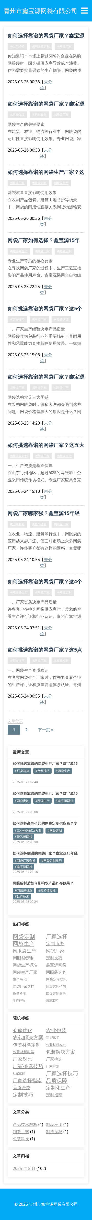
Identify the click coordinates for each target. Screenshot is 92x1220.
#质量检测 (61, 660)
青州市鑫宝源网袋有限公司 (53, 1204)
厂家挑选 (54, 1059)
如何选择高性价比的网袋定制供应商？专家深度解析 (45, 823)
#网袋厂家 (64, 46)
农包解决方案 (28, 1037)
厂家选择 (56, 936)
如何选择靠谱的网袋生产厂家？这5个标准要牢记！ (46, 172)
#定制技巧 (17, 319)
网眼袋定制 (23, 958)
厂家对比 (22, 1059)
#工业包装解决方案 (28, 830)
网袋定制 (24, 936)
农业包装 (56, 1030)
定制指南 (54, 1095)
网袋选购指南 (56, 986)
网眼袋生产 (24, 951)
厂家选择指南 (27, 1080)
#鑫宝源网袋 (64, 801)
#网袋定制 (39, 183)
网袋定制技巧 (56, 979)
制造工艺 (21, 1131)
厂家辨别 (52, 1066)
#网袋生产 (61, 183)
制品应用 (54, 1124)
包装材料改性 (56, 1044)
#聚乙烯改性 (47, 890)
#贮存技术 (22, 896)
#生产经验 (17, 46)
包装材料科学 (23, 1051)
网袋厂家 (55, 951)
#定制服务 (39, 114)
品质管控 (21, 1087)
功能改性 (53, 1037)
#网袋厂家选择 (25, 860)
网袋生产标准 (25, 965)
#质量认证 (61, 319)
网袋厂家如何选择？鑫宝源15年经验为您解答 (44, 241)
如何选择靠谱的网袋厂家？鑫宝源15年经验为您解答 (46, 377)
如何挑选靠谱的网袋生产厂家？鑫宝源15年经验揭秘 (45, 763)
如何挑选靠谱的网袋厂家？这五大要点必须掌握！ (46, 445)
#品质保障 (17, 114)
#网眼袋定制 (41, 46)
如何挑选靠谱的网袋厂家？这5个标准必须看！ (45, 309)
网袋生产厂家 (25, 972)
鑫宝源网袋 (56, 965)
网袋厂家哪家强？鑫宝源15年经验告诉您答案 (44, 514)
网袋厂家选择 (23, 986)
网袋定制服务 (56, 993)
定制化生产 (58, 1087)
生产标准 (20, 979)
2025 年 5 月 (24, 1168)
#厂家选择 (22, 771)
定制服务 (55, 943)
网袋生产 (23, 943)
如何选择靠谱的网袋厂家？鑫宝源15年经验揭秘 (46, 36)
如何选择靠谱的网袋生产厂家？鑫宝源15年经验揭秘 (45, 793)
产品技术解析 (25, 1124)
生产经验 (19, 1000)
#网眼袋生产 (19, 251)
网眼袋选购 (56, 972)
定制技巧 (54, 958)
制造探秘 (54, 1131)
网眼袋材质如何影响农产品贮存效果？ (43, 883)
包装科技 (21, 1139)
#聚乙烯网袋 (23, 837)
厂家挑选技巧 (28, 1066)
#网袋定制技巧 (51, 860)
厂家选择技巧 (62, 1073)
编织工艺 (52, 1000)
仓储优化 (22, 1030)
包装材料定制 (26, 1045)
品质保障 (56, 1080)
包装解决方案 (60, 1051)
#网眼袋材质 (23, 890)
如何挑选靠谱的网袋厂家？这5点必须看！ (45, 650)
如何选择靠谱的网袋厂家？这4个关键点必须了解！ (45, 582)
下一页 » (46, 730)
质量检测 (19, 993)
